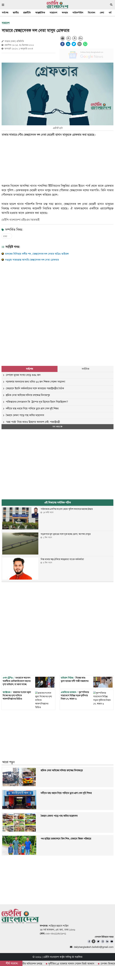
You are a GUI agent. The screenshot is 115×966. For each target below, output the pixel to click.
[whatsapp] (85, 44)
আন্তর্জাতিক (40, 12)
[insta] (103, 941)
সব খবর (56, 426)
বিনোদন (91, 12)
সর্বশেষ (5, 12)
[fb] (89, 941)
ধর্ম (110, 12)
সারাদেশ (53, 12)
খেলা (102, 12)
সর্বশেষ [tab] (29, 369)
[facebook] (62, 44)
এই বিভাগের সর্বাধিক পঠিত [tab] (57, 502)
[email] (79, 44)
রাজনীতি (27, 12)
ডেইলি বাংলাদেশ (51, 957)
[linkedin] (68, 44)
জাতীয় (15, 12)
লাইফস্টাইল (78, 12)
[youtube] (112, 941)
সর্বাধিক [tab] (85, 369)
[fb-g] (94, 941)
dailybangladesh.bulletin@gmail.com (94, 947)
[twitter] (73, 44)
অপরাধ (65, 12)
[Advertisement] (55, 288)
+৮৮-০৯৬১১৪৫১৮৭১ (55, 933)
